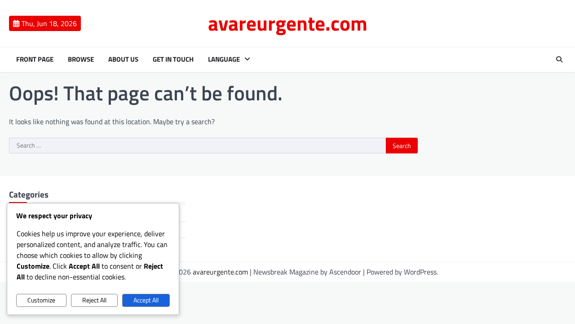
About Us (123, 59)
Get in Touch (173, 59)
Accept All (146, 300)
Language (224, 59)
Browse (81, 59)
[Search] (559, 59)
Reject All (94, 300)
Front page (34, 59)
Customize (41, 300)
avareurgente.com (287, 23)
